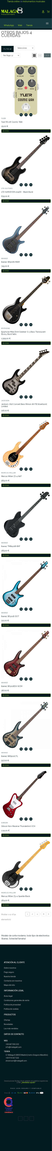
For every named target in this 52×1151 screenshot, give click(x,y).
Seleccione (22, 48)
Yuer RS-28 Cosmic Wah (12, 122)
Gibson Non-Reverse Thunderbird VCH (18, 826)
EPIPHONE (5, 328)
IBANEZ (4, 258)
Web (20, 25)
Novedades (8, 1024)
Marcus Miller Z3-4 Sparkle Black (15, 896)
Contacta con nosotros (13, 981)
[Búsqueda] (38, 23)
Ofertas (7, 1020)
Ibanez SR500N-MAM (10, 262)
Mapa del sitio (9, 985)
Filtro (7, 49)
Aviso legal (8, 996)
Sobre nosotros (10, 968)
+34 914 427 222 (12, 1058)
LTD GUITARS (7, 188)
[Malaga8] (12, 11)
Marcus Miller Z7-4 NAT (11, 476)
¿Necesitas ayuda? (28, 1082)
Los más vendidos (11, 1029)
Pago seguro (9, 972)
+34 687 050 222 (12, 1044)
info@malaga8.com (13, 1047)
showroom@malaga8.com (16, 1061)
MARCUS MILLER (8, 473)
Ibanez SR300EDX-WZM (11, 686)
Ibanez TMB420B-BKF (10, 546)
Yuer (3, 118)
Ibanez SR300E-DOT (10, 616)
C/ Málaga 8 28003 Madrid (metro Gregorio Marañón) (26, 1055)
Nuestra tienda (10, 976)
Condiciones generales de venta (16, 1000)
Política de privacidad (12, 1005)
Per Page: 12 (8, 55)
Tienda (29, 25)
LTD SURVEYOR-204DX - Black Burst (17, 192)
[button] (34, 55)
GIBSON (4, 823)
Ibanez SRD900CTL (9, 756)
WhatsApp (9, 25)
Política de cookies (11, 1009)
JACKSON (5, 400)
